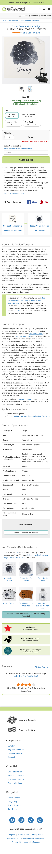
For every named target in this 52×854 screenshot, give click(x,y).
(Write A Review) (41, 667)
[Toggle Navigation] (40, 9)
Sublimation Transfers (12, 226)
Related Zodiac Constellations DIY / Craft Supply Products (26, 615)
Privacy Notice (37, 834)
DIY (17, 552)
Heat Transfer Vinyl (23, 336)
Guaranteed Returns (16, 779)
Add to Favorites (13, 202)
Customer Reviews (15, 753)
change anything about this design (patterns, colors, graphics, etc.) (27, 300)
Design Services (14, 805)
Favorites (34, 16)
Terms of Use (23, 834)
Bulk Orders (12, 809)
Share (34, 202)
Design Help (12, 801)
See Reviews (31, 33)
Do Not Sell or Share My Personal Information (25, 838)
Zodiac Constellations (39, 226)
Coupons (11, 834)
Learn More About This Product (17, 193)
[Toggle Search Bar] (44, 9)
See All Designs (14, 797)
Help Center (46, 16)
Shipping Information (16, 775)
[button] (48, 9)
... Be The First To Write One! (26, 676)
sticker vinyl (31, 555)
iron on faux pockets (17, 557)
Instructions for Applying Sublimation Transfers (30, 416)
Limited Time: (26, 3)
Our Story (11, 746)
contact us (18, 310)
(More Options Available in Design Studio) (18, 148)
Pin (46, 202)
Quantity (7, 133)
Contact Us (12, 757)
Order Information (15, 771)
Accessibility (17, 842)
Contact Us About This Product (26, 532)
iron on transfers (36, 334)
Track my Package (15, 783)
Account (24, 16)
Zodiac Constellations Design (26, 26)
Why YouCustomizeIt (16, 749)
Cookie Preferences (32, 842)
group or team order (25, 399)
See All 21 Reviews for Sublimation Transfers (26, 690)
